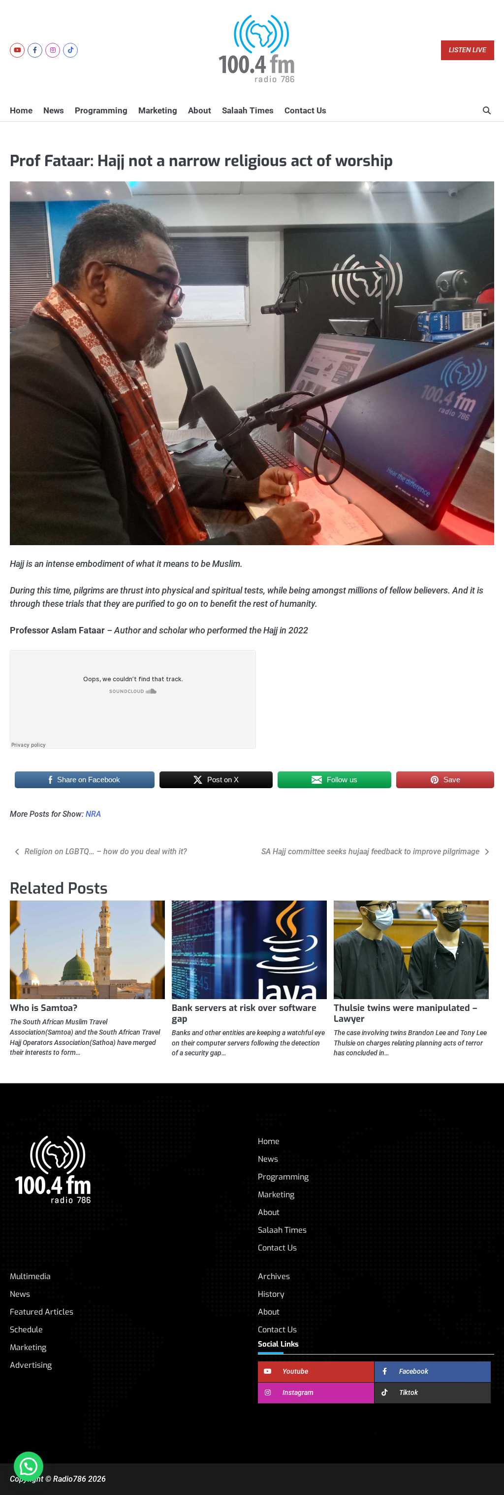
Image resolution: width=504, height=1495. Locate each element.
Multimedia (30, 1276)
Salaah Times (248, 110)
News (53, 110)
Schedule (26, 1329)
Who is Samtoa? (44, 1008)
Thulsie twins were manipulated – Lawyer (405, 1013)
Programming (101, 110)
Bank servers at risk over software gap (244, 1013)
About (199, 110)
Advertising (31, 1365)
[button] (28, 1466)
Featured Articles (41, 1312)
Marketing (157, 110)
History (271, 1294)
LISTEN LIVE (467, 50)
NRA (93, 814)
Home (21, 110)
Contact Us (305, 110)
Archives (274, 1276)
